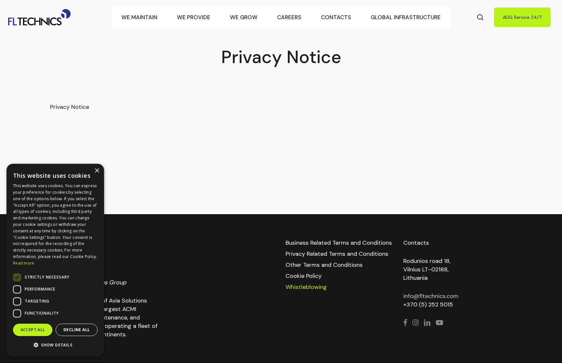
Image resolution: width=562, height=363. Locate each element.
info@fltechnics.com (431, 296)
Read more (23, 263)
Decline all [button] (76, 329)
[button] (55, 345)
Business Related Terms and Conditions (339, 243)
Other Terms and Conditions (324, 265)
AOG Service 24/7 (522, 17)
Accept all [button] (32, 329)
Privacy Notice (69, 107)
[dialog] (55, 260)
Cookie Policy (304, 276)
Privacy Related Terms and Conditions (337, 254)
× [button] (96, 170)
